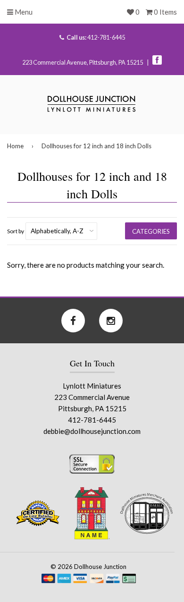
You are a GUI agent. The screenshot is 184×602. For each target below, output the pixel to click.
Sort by (15, 231)
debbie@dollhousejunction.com (92, 431)
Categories (151, 231)
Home (15, 146)
